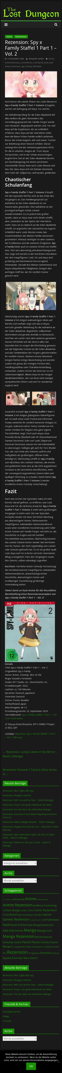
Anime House (42, 899)
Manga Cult (44, 930)
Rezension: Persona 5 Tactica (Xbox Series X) (30, 772)
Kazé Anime (18, 925)
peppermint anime (22, 946)
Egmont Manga (25, 914)
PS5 (4, 953)
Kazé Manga (34, 925)
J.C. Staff (42, 919)
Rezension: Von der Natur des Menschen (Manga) (27, 809)
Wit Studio (37, 66)
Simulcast (55, 953)
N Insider (7, 1021)
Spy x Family (27, 66)
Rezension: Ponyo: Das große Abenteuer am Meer (27, 804)
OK (31, 1066)
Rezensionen (20, 36)
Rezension (16, 66)
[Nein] (58, 1061)
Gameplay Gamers (12, 1011)
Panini (26, 942)
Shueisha (45, 953)
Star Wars (23, 958)
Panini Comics (41, 942)
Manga (30, 930)
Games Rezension (16, 919)
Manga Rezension (18, 936)
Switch (34, 958)
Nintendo (47, 937)
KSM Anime (16, 930)
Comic (23, 910)
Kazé (46, 62)
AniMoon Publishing (45, 905)
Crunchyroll (38, 62)
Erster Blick (37, 915)
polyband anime (52, 946)
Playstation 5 (38, 946)
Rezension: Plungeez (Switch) (17, 795)
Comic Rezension (45, 910)
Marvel (39, 937)
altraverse (18, 899)
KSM (5, 930)
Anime (9, 36)
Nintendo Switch (12, 942)
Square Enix (10, 958)
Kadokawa (53, 919)
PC (12, 946)
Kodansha (48, 925)
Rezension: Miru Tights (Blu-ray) (18, 790)
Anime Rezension (12, 62)
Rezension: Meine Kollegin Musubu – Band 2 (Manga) (29, 822)
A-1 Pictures (7, 899)
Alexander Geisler (36, 58)
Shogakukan (34, 953)
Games (47, 914)
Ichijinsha (34, 920)
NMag (6, 1016)
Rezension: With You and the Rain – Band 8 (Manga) (28, 800)
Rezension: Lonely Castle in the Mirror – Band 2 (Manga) (30, 754)
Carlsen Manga (11, 910)
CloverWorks (26, 62)
